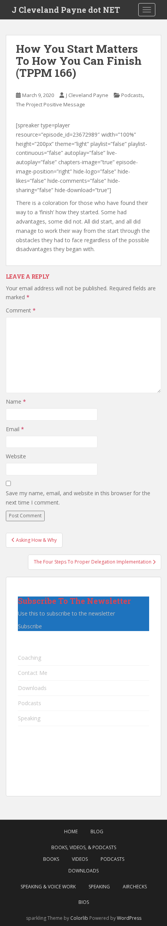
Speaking (29, 718)
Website (16, 456)
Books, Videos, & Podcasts (83, 847)
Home (71, 831)
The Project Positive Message (50, 104)
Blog (96, 831)
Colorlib (79, 918)
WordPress (129, 918)
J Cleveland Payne (87, 95)
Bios (83, 902)
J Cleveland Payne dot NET (66, 10)
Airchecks (135, 886)
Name (16, 401)
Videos (80, 859)
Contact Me (32, 672)
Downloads (32, 688)
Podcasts (132, 95)
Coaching (29, 657)
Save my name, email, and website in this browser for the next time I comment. (78, 497)
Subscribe (30, 626)
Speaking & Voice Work (48, 886)
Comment (21, 310)
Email (15, 429)
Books (51, 859)
